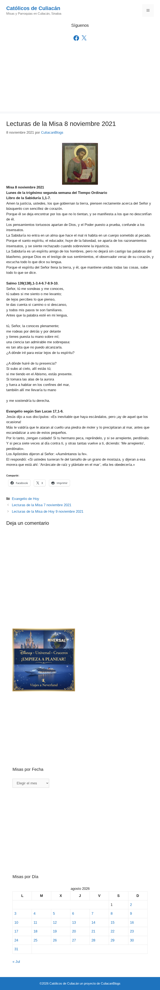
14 (93, 923)
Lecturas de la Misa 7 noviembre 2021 (41, 505)
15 (112, 923)
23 (132, 931)
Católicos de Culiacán (33, 8)
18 (35, 931)
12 (55, 923)
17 (16, 931)
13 (74, 923)
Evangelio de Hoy (25, 499)
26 (55, 940)
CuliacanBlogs (110, 983)
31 (16, 949)
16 (132, 923)
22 (112, 931)
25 (35, 940)
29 (112, 940)
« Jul (16, 962)
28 (93, 940)
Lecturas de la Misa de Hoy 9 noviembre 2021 (47, 512)
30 (132, 940)
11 (35, 923)
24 (16, 940)
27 (74, 940)
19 (55, 931)
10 (16, 923)
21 (93, 931)
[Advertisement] (80, 82)
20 (74, 931)
